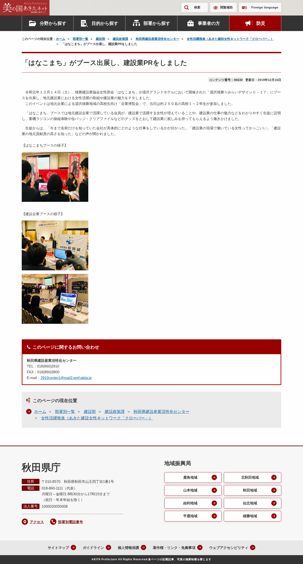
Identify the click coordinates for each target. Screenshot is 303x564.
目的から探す (105, 23)
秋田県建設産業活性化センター (157, 39)
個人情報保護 (128, 548)
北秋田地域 (250, 477)
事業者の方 (209, 23)
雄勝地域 (250, 516)
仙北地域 (250, 503)
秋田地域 (250, 490)
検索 (197, 7)
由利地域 (190, 503)
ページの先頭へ (290, 555)
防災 (260, 23)
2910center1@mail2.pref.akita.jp (66, 378)
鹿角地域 (190, 477)
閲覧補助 (226, 7)
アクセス (37, 522)
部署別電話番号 (70, 522)
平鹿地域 (190, 516)
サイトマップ (58, 548)
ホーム (60, 39)
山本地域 (190, 490)
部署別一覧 (80, 39)
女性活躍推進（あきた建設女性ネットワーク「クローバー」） (230, 39)
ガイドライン (93, 548)
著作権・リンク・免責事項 (174, 548)
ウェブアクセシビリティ (228, 548)
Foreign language (264, 7)
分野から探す (53, 23)
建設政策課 (120, 39)
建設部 (100, 39)
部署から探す (157, 23)
